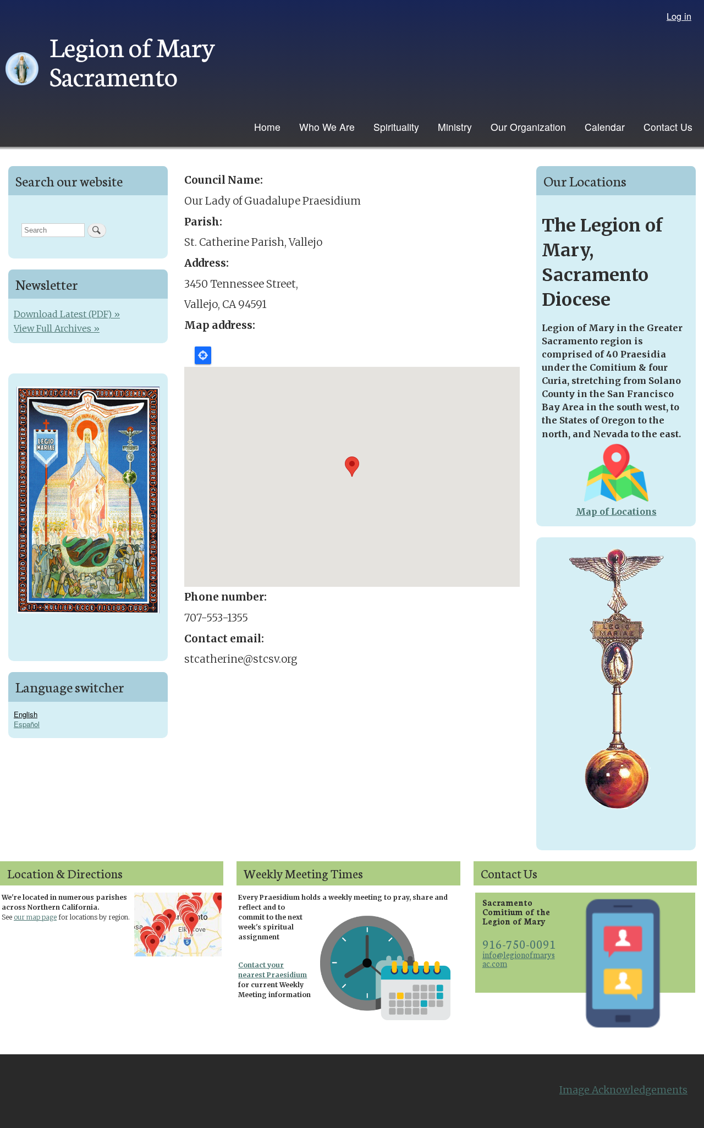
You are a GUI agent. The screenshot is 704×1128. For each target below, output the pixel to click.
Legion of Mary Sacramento (132, 60)
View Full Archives (52, 328)
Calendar (605, 127)
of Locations (627, 511)
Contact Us (668, 127)
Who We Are (327, 127)
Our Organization (528, 127)
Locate (203, 355)
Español (27, 724)
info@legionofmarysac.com (518, 959)
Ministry (455, 127)
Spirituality (396, 127)
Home (267, 127)
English (25, 714)
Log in (679, 16)
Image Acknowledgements (623, 1090)
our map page (35, 917)
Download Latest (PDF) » (67, 314)
